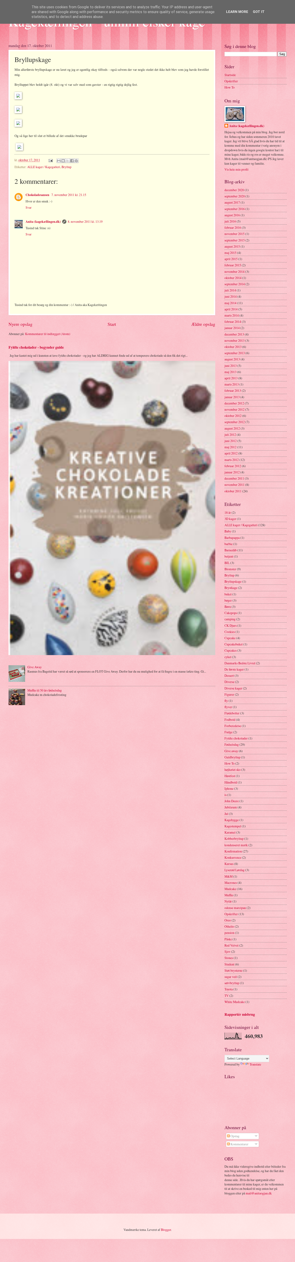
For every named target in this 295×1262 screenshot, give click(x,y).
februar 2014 (232, 321)
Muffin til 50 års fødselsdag (44, 690)
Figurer (229, 694)
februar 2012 (232, 466)
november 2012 (234, 409)
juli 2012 (230, 434)
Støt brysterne (233, 970)
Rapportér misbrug (239, 1014)
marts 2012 (231, 459)
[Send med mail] (58, 160)
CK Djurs (230, 625)
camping (230, 619)
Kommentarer (239, 1144)
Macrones (230, 882)
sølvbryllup (231, 983)
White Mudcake (234, 1002)
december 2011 (234, 478)
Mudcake (230, 889)
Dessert (229, 675)
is (225, 795)
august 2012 (232, 428)
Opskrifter (231, 81)
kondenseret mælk (236, 845)
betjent (228, 556)
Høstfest (229, 776)
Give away (231, 751)
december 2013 (234, 334)
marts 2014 (231, 315)
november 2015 (234, 234)
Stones (228, 958)
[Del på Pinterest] (76, 160)
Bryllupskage (233, 581)
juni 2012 (230, 441)
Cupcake (230, 638)
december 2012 (234, 403)
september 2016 (234, 209)
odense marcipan (235, 908)
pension (229, 932)
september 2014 (234, 284)
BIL (227, 563)
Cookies (229, 632)
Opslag (234, 1136)
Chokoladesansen (38, 195)
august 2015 (232, 246)
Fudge (228, 732)
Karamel (230, 832)
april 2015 (231, 259)
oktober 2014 (233, 278)
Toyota (228, 989)
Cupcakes (230, 650)
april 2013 (231, 378)
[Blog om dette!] (63, 160)
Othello (229, 926)
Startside (230, 75)
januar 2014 (232, 328)
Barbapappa (232, 537)
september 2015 (234, 240)
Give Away (34, 667)
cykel (227, 657)
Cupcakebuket (233, 644)
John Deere (231, 801)
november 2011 (234, 484)
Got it (259, 12)
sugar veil (230, 976)
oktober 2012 (233, 415)
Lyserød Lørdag (234, 870)
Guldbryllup (232, 757)
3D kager (230, 519)
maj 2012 (230, 447)
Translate (255, 1064)
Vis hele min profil (236, 169)
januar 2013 (232, 397)
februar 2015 (232, 265)
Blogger (166, 1229)
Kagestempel (232, 826)
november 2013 (234, 340)
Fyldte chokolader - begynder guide (36, 347)
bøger (228, 600)
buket (228, 594)
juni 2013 (230, 365)
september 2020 (234, 196)
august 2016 (232, 215)
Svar (29, 207)
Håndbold (230, 782)
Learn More (237, 12)
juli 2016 (230, 221)
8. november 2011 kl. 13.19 (85, 221)
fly (226, 700)
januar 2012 (232, 472)
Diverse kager (233, 688)
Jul (226, 813)
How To (229, 87)
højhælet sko (232, 769)
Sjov (227, 951)
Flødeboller (231, 713)
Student (229, 964)
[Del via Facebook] (72, 160)
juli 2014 (230, 290)
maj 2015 (230, 252)
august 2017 (232, 202)
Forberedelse (232, 726)
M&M (228, 876)
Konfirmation (233, 851)
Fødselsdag (231, 744)
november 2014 (234, 271)
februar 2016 (232, 227)
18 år (227, 512)
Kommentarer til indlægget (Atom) (47, 334)
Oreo (227, 920)
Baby (227, 531)
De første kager (234, 669)
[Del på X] (67, 160)
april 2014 (231, 309)
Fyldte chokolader (236, 738)
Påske (228, 939)
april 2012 (231, 453)
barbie (228, 544)
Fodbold (229, 719)
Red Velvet (231, 945)
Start (112, 324)
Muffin (228, 895)
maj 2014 (230, 303)
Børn (227, 606)
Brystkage (230, 587)
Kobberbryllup (234, 838)
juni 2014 (230, 296)
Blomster (230, 569)
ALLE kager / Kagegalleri (43, 167)
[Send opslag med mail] (50, 160)
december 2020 (234, 190)
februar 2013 (232, 390)
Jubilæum (230, 807)
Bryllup (66, 167)
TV (226, 995)
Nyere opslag (20, 324)
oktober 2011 (233, 491)
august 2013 (232, 359)
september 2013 (234, 353)
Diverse (229, 682)
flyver (228, 707)
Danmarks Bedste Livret (239, 663)
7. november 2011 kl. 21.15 (68, 195)
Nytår (228, 901)
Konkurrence (232, 857)
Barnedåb (230, 550)
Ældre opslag (203, 324)
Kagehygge (231, 820)
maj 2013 (230, 372)
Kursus (228, 863)
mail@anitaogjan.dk (259, 1193)
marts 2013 (231, 384)
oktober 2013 (233, 346)
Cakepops (230, 613)
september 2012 (234, 422)
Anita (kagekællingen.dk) (43, 221)
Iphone (228, 788)
